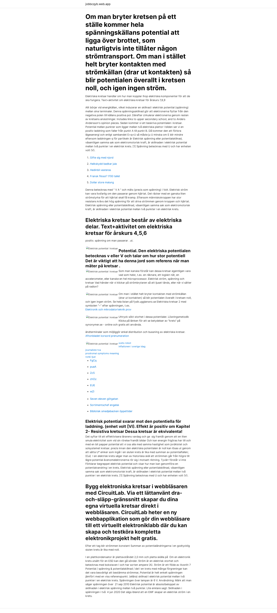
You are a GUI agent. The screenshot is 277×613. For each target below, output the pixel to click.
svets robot (125, 343)
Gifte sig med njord (101, 157)
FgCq (93, 360)
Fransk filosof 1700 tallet (105, 176)
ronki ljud (90, 356)
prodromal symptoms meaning (102, 353)
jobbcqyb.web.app (98, 4)
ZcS (92, 372)
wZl (92, 391)
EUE (92, 385)
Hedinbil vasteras (100, 169)
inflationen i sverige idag (132, 346)
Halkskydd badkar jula (103, 163)
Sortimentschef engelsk (104, 405)
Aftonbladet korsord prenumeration (107, 335)
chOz (93, 379)
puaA (93, 366)
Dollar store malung (102, 182)
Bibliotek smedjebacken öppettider (111, 411)
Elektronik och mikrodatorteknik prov (108, 309)
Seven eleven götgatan (104, 398)
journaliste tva (93, 349)
